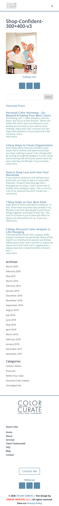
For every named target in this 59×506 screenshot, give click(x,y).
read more (11, 136)
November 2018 (14, 300)
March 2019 (12, 281)
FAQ (8, 447)
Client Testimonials (16, 443)
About (9, 436)
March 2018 (12, 334)
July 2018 (10, 315)
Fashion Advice (13, 365)
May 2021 (11, 276)
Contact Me (29, 471)
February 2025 (13, 271)
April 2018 (11, 329)
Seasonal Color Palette (17, 380)
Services (10, 439)
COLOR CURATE (24, 495)
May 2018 (11, 324)
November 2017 (14, 353)
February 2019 (13, 285)
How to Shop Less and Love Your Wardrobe (27, 173)
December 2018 (14, 295)
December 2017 (14, 349)
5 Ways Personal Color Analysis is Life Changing (28, 230)
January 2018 (12, 344)
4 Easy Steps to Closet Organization (29, 145)
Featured (10, 370)
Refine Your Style (14, 375)
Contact (10, 454)
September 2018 (14, 305)
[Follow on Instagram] (37, 86)
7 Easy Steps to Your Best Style (26, 202)
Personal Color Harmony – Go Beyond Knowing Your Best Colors (28, 114)
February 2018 (13, 339)
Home (9, 432)
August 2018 (12, 310)
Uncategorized (13, 385)
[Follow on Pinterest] (29, 86)
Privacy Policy (34, 503)
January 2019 (12, 290)
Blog (8, 450)
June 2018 (11, 319)
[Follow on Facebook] (22, 86)
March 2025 (12, 266)
